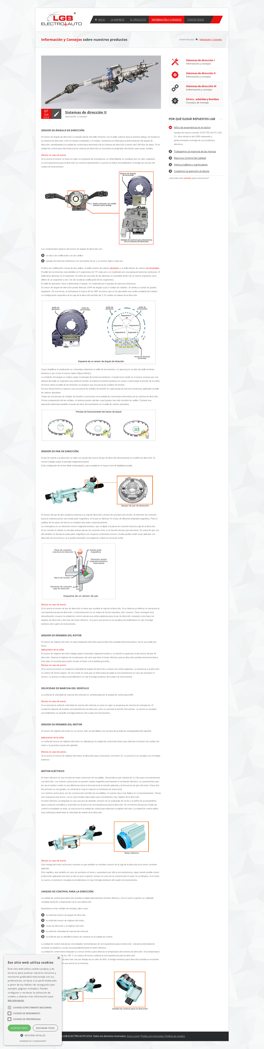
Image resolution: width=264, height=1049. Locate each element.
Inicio (101, 19)
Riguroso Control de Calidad (190, 158)
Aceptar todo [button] (19, 1028)
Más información (16, 1000)
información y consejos (166, 19)
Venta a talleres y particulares (191, 164)
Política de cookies (175, 1036)
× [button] (58, 958)
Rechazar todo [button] (45, 1028)
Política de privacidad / (153, 1036)
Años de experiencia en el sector (192, 127)
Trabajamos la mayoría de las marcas (195, 151)
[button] (33, 1035)
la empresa (117, 19)
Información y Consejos (211, 39)
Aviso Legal (133, 1036)
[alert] (33, 1000)
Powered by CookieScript (33, 1041)
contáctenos (195, 19)
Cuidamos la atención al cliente (191, 171)
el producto (138, 19)
